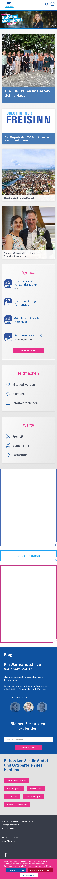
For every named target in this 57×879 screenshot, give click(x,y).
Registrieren (28, 747)
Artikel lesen (19, 697)
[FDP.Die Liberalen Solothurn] (9, 6)
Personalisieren (29, 875)
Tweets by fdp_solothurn (28, 555)
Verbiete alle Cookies (41, 870)
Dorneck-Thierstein (17, 804)
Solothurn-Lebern (16, 780)
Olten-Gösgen (33, 796)
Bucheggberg (14, 788)
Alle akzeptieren (16, 870)
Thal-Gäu (12, 796)
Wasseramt (36, 788)
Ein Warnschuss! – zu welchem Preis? (22, 667)
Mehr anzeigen (29, 350)
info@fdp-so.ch (8, 841)
